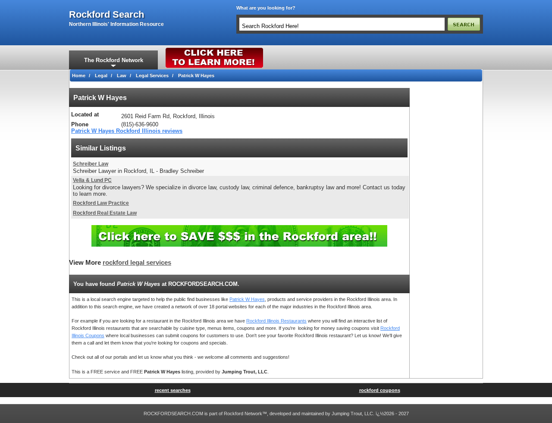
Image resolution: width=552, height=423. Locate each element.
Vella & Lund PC (92, 180)
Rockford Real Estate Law (105, 213)
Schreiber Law (90, 164)
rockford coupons (379, 390)
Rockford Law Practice (101, 203)
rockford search (106, 14)
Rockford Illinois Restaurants (276, 320)
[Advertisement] (446, 217)
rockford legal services (137, 262)
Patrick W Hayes (247, 299)
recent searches (173, 390)
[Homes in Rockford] (214, 49)
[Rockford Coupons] (239, 228)
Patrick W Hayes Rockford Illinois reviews (126, 131)
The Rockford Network (113, 60)
